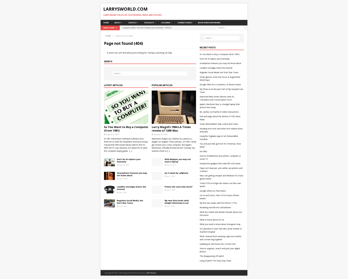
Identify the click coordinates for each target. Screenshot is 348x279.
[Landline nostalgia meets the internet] (109, 190)
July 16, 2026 (123, 179)
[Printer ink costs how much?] (157, 190)
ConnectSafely (185, 22)
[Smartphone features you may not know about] (109, 176)
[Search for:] (230, 27)
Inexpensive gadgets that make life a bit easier (220, 163)
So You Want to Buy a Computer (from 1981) (126, 128)
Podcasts (149, 22)
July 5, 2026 (123, 206)
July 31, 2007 (171, 190)
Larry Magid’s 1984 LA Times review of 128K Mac (171, 128)
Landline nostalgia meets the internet (131, 187)
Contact (132, 22)
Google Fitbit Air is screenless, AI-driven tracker (220, 84)
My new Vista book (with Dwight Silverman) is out (177, 201)
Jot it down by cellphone (176, 173)
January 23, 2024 (160, 134)
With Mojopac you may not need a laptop (178, 160)
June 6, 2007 (171, 206)
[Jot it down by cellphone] (157, 176)
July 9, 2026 (123, 192)
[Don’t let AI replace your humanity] (109, 162)
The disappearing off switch (212, 256)
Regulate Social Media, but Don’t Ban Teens (130, 201)
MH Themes (151, 273)
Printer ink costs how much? (178, 186)
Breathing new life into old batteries (215, 207)
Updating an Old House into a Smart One (218, 244)
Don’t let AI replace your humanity (129, 160)
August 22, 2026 (112, 134)
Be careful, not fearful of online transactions (219, 112)
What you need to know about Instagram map (220, 224)
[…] (130, 151)
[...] (168, 151)
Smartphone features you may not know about (132, 174)
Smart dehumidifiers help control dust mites (219, 124)
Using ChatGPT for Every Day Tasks (215, 260)
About (117, 22)
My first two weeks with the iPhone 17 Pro (218, 203)
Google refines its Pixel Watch (213, 191)
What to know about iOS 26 (212, 219)
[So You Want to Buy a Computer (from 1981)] (126, 107)
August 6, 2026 (124, 165)
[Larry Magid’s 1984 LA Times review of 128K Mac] (174, 107)
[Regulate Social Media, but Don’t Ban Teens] (109, 203)
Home (106, 22)
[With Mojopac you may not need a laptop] (157, 162)
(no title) (203, 151)
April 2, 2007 (171, 176)
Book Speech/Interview (209, 22)
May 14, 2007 (171, 165)
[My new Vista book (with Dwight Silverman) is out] (157, 203)
